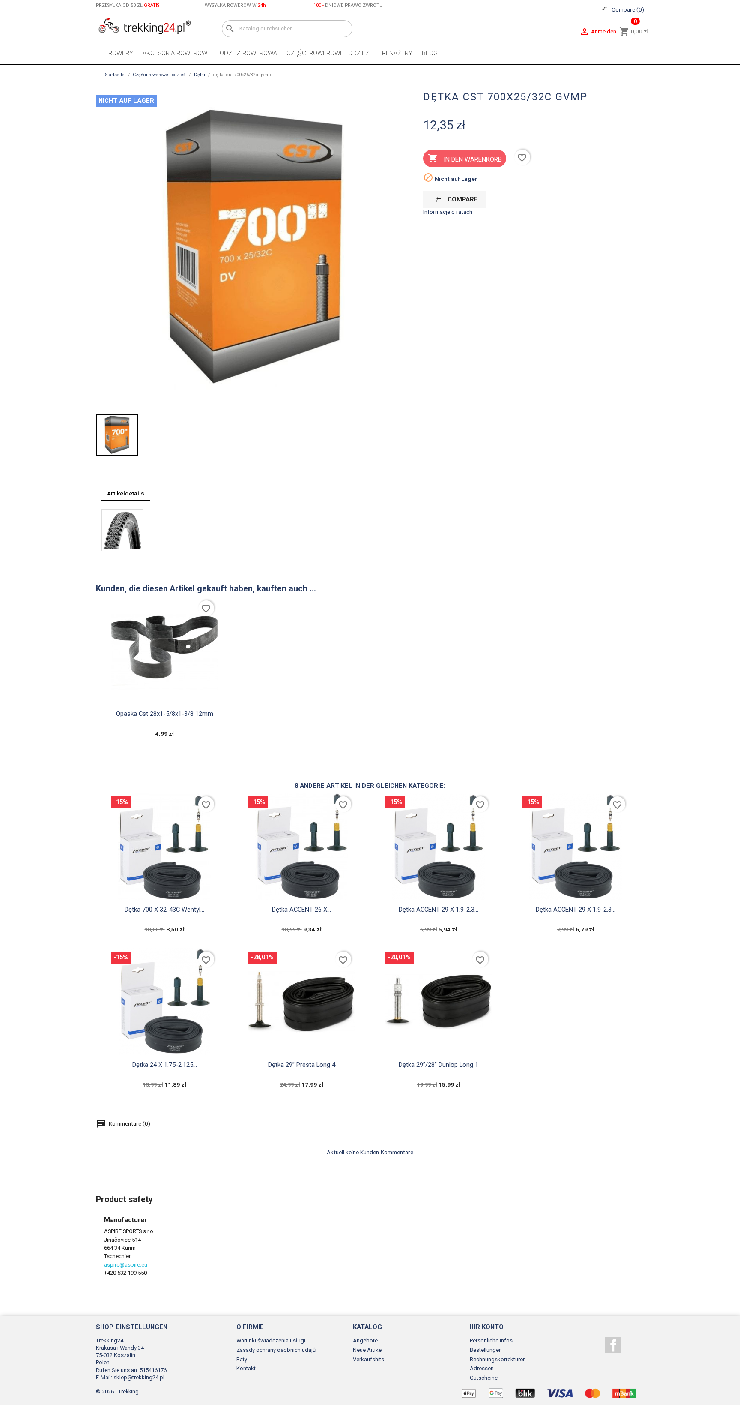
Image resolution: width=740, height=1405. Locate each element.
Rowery (120, 53)
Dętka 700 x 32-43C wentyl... (164, 909)
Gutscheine (484, 1378)
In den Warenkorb (465, 158)
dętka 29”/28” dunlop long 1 (438, 1065)
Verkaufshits (368, 1359)
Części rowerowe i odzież (327, 53)
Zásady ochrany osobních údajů (276, 1350)
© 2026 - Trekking (117, 1391)
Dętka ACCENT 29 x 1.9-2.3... (438, 909)
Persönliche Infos (491, 1340)
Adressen (482, 1368)
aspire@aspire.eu (125, 1264)
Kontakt (246, 1368)
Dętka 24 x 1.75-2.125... (164, 1065)
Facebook (613, 1345)
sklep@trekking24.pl (138, 1377)
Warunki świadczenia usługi (270, 1340)
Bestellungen (486, 1350)
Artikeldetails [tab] (125, 493)
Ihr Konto (487, 1327)
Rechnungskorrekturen (498, 1359)
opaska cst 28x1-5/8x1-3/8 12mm (164, 714)
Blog (430, 53)
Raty (241, 1359)
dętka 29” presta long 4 (301, 1065)
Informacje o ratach (447, 211)
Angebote (365, 1340)
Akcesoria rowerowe (177, 53)
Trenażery (395, 53)
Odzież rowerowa (248, 53)
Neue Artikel (368, 1350)
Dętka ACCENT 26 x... (301, 909)
